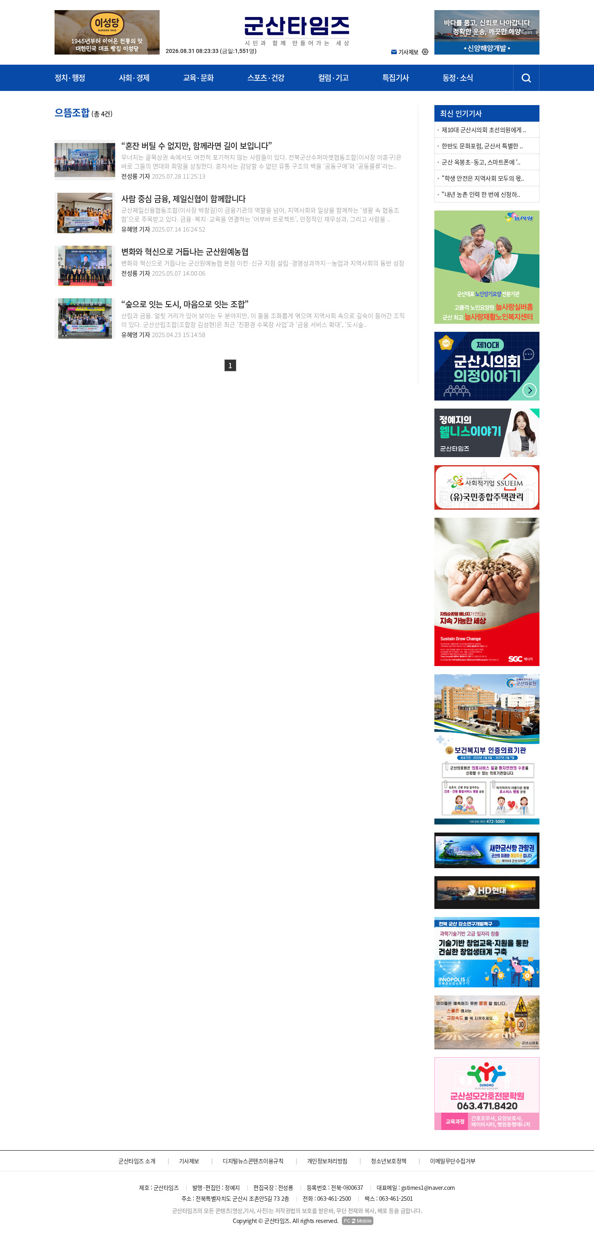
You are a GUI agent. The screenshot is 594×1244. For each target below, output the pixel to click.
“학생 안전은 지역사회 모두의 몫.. (483, 178)
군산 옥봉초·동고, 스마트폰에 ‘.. (481, 162)
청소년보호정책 (389, 1161)
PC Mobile (357, 1221)
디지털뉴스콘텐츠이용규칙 (253, 1161)
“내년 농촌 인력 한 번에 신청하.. (481, 194)
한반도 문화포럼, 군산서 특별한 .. (482, 145)
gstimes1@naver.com (428, 1187)
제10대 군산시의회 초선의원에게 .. (484, 129)
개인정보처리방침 (327, 1161)
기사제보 (189, 1161)
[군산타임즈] (297, 30)
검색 (526, 78)
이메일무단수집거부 (453, 1161)
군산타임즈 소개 (136, 1161)
